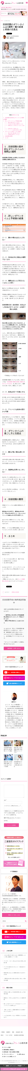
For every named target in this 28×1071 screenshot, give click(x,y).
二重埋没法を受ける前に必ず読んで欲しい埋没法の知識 (15, 979)
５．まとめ (5, 137)
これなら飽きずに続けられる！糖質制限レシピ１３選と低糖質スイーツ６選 (15, 956)
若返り (2, 1035)
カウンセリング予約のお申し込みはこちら (13, 1069)
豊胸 (13, 1032)
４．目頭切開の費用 (7, 136)
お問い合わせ (22, 1054)
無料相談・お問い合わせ (14, 648)
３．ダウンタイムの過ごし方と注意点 (12, 131)
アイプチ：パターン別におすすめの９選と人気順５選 (15, 961)
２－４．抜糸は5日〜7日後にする (11, 128)
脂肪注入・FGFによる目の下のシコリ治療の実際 (15, 998)
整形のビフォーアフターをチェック (15, 677)
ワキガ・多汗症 (8, 1035)
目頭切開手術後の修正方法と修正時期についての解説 (8, 749)
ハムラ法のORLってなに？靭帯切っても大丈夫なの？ (15, 1016)
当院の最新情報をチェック (15, 683)
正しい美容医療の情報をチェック (16, 672)
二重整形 (9, 7)
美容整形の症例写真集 (19, 1035)
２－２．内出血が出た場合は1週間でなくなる (14, 124)
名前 (5, 800)
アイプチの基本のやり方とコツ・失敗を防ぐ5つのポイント (14, 967)
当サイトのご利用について (10, 1056)
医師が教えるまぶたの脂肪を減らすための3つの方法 (14, 973)
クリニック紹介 (7, 1047)
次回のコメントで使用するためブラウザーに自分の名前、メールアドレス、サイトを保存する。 (14, 812)
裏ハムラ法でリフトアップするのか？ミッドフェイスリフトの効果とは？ (15, 1004)
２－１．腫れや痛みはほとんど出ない (12, 122)
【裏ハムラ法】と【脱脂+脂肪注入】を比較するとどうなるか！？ (14, 1010)
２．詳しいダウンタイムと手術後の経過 (12, 121)
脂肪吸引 (8, 1032)
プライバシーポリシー (9, 1054)
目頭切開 (17, 592)
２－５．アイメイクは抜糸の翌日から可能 (13, 129)
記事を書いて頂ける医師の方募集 (11, 1052)
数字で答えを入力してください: (12, 818)
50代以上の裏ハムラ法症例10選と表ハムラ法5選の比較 (15, 992)
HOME (3, 7)
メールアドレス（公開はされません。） (12, 805)
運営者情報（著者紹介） (9, 1049)
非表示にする (15, 114)
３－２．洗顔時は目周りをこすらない (12, 134)
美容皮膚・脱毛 (19, 1032)
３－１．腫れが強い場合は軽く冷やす (12, 133)
